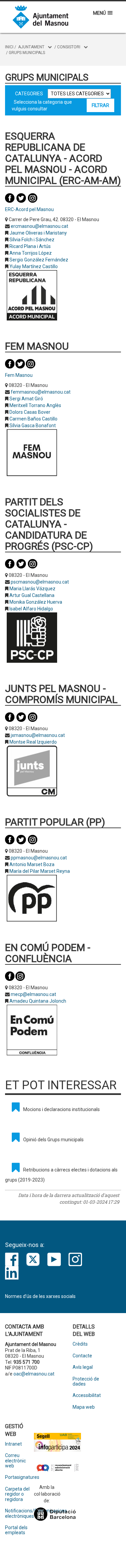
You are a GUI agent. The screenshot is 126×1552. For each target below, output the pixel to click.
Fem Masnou (19, 375)
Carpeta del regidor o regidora (17, 1494)
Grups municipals (27, 52)
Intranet (13, 1444)
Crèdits (80, 1344)
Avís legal (83, 1367)
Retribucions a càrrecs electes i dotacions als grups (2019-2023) (61, 1175)
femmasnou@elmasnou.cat (41, 392)
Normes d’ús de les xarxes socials (40, 1296)
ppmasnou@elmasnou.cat (39, 857)
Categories (29, 93)
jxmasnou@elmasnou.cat (38, 735)
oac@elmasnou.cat (33, 1373)
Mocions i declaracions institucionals (61, 1109)
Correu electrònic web (15, 1460)
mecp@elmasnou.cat (33, 994)
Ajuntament (31, 47)
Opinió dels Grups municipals (53, 1139)
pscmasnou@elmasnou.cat (40, 582)
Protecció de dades (86, 1381)
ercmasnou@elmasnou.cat (39, 226)
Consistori (68, 47)
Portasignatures (19, 1477)
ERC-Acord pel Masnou (29, 209)
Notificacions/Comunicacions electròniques (19, 1513)
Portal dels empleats (16, 1530)
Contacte (82, 1355)
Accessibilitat (87, 1395)
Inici (9, 47)
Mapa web (84, 1407)
